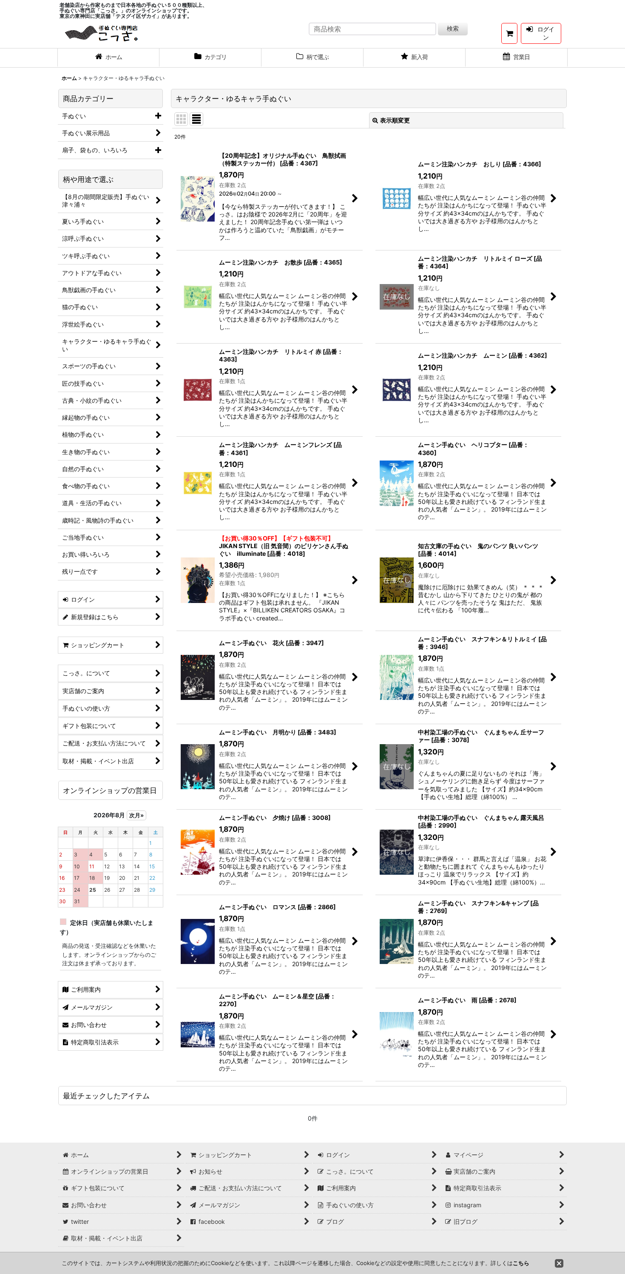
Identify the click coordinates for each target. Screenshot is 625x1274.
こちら (521, 1263)
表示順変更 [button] (395, 120)
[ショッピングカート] (509, 33)
